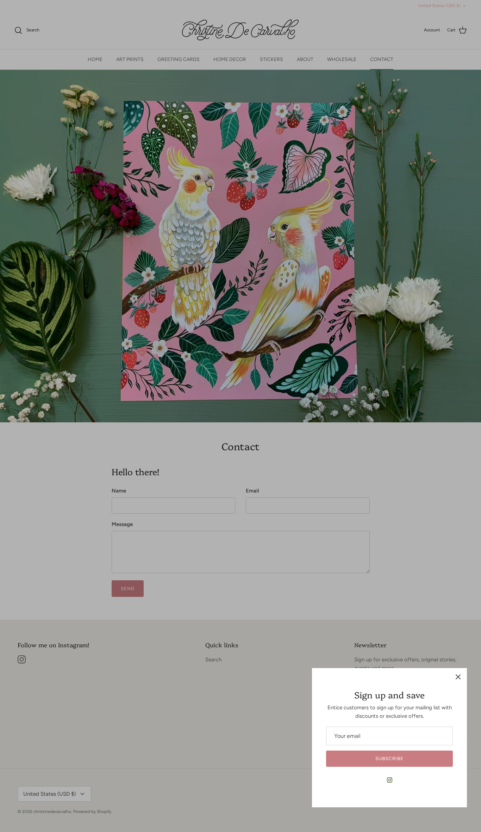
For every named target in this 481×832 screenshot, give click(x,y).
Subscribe (389, 758)
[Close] (458, 677)
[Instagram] (389, 780)
